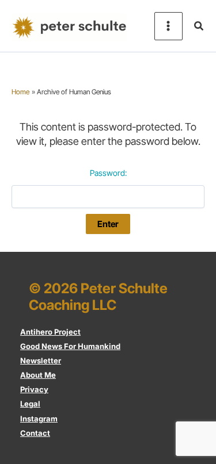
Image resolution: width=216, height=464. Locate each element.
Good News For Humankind (70, 346)
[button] (199, 26)
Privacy (34, 389)
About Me (38, 374)
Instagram (39, 418)
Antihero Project (50, 331)
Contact (35, 433)
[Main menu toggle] (168, 26)
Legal (30, 403)
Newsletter (40, 360)
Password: (108, 173)
